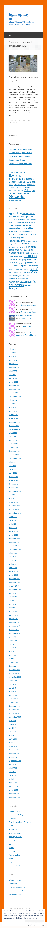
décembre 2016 (14, 666)
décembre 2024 (14, 385)
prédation (29, 262)
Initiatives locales (15, 833)
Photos (20, 190)
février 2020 (13, 531)
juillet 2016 (13, 680)
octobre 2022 (14, 454)
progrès (13, 262)
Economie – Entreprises (18, 815)
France (13, 240)
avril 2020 (12, 524)
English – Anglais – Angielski (20, 822)
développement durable (17, 231)
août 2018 (12, 593)
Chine (10, 220)
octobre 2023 (14, 425)
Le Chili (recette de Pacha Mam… (26, 333)
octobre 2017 (14, 629)
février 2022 (13, 476)
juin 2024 (12, 403)
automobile (13, 216)
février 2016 (13, 698)
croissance (19, 225)
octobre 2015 (14, 713)
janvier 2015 (13, 746)
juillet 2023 (13, 433)
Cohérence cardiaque (17, 160)
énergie (13, 288)
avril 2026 (12, 356)
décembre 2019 (14, 538)
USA (28, 275)
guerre (21, 240)
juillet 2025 (13, 371)
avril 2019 (12, 564)
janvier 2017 (13, 662)
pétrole (36, 263)
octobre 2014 (14, 757)
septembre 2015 (15, 717)
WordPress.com (15, 894)
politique (30, 255)
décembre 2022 (14, 451)
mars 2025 (13, 378)
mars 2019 (13, 567)
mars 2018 (13, 611)
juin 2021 (12, 495)
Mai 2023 (12, 436)
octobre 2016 (14, 673)
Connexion (13, 883)
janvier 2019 (13, 575)
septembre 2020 (15, 513)
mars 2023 (13, 440)
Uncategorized (16, 199)
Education (29, 178)
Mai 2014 (12, 775)
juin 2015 (12, 728)
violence (13, 278)
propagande (21, 263)
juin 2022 (12, 465)
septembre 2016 (15, 677)
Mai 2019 (12, 560)
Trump (23, 275)
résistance (26, 269)
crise (11, 225)
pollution (13, 259)
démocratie (24, 228)
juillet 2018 (13, 597)
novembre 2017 (14, 626)
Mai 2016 (12, 688)
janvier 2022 (13, 480)
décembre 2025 (14, 367)
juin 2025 (12, 374)
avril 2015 (12, 735)
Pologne (21, 259)
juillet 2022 (13, 462)
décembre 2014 (14, 749)
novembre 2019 (14, 542)
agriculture (15, 213)
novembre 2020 (14, 505)
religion (11, 266)
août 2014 (12, 764)
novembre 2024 (14, 389)
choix (15, 219)
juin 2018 (12, 600)
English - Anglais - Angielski (22, 181)
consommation (24, 222)
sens (15, 272)
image (11, 244)
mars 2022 (13, 473)
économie (28, 281)
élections (27, 285)
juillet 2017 (13, 640)
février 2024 (13, 414)
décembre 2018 (14, 578)
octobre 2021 (14, 487)
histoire (28, 241)
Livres (14, 190)
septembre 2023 (15, 429)
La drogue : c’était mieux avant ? (21, 149)
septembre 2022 (15, 458)
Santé (26, 193)
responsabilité (26, 265)
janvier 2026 (13, 363)
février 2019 (13, 571)
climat (27, 219)
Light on (12, 840)
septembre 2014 (15, 760)
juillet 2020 (13, 516)
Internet (23, 246)
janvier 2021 (13, 502)
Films (11, 184)
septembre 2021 (15, 491)
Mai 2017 (12, 648)
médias (12, 252)
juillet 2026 (13, 349)
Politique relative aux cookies (26, 918)
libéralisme (14, 249)
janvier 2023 (13, 447)
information (26, 243)
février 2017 (13, 658)
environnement (19, 234)
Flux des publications (17, 887)
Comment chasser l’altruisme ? (20, 163)
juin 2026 (12, 352)
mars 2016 (13, 695)
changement (26, 216)
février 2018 (13, 615)
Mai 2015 (12, 731)
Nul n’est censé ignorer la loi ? (20, 152)
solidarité (27, 272)
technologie (15, 275)
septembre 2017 (15, 633)
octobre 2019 (14, 546)
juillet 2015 (13, 724)
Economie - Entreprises (16, 176)
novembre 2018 (14, 582)
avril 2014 (12, 779)
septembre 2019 (15, 549)
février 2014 (13, 786)
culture (27, 225)
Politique (29, 190)
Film (23, 238)
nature (20, 252)
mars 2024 (13, 411)
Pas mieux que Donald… (25, 315)
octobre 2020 (14, 509)
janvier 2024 (13, 418)
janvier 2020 (13, 535)
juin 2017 (12, 644)
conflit (11, 222)
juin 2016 (12, 684)
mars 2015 (13, 739)
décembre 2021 (14, 484)
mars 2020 (13, 527)
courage (33, 222)
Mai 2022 (12, 469)
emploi (29, 231)
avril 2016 (12, 691)
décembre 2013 (14, 793)
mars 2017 (13, 655)
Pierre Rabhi (18, 256)
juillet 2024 (13, 400)
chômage (21, 219)
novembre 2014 (14, 753)
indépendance (17, 244)
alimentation (28, 213)
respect (16, 266)
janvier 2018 (13, 618)
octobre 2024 (14, 393)
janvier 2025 (13, 382)
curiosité (12, 228)
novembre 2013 (14, 797)
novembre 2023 (14, 422)
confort (16, 222)
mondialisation (26, 249)
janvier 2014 (13, 790)
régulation (18, 269)
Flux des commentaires (18, 890)
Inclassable (20, 184)
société (20, 272)
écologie (14, 282)
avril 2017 (12, 651)
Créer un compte (15, 880)
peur (11, 256)
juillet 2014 (13, 768)
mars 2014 (13, 782)
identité (34, 241)
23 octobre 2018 (14, 120)
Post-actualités (14, 855)
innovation (13, 246)
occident (28, 252)
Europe (18, 237)
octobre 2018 (14, 586)
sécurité (34, 272)
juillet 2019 (13, 553)
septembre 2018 (15, 589)
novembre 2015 (14, 709)
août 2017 (12, 637)
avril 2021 (12, 498)
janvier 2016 (13, 702)
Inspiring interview (23, 187)
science (11, 272)
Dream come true (17, 172)
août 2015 (12, 720)
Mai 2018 (12, 604)
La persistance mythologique (19, 156)
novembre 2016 (14, 669)
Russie (35, 265)
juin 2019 (12, 556)
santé (34, 268)
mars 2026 (13, 360)
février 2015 (13, 742)
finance (27, 238)
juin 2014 (12, 771)
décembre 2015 (14, 706)
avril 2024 (12, 407)
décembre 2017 (14, 622)
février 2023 (13, 444)
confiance (33, 220)
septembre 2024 (15, 396)
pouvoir (30, 259)
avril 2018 (12, 607)
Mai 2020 (12, 520)
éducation (16, 284)
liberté (31, 246)
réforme (11, 269)
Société (17, 196)
